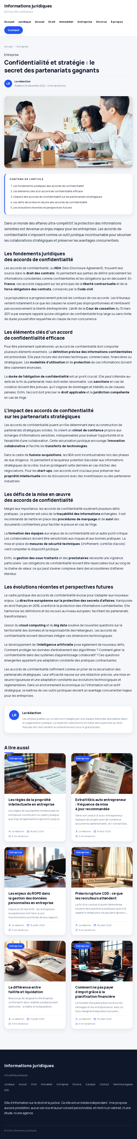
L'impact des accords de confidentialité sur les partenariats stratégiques (57, 196)
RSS (6, 1090)
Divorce (101, 22)
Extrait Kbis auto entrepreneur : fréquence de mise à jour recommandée (100, 804)
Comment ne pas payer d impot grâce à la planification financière (95, 992)
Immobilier (66, 22)
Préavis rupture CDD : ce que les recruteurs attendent (99, 895)
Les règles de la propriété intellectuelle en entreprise (31, 802)
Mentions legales (123, 1084)
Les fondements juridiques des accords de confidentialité (48, 186)
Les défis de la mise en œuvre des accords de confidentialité (50, 202)
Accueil (9, 22)
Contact (13, 30)
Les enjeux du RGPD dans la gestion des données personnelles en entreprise (30, 898)
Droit (51, 22)
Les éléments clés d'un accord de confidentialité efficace (48, 191)
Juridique (24, 22)
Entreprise (85, 22)
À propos (117, 22)
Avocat (39, 22)
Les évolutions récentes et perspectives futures (42, 207)
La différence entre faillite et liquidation (25, 989)
